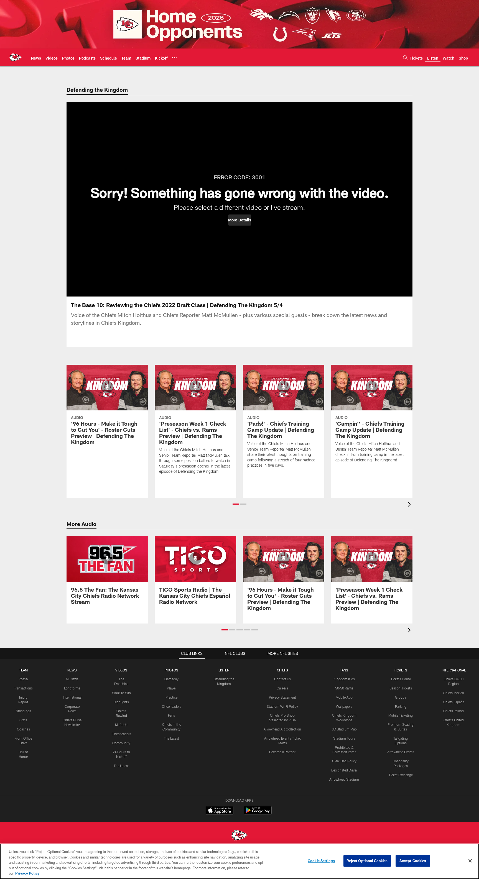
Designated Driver (344, 770)
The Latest (121, 766)
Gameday (171, 679)
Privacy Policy (27, 873)
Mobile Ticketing (400, 715)
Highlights (121, 702)
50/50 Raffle (344, 688)
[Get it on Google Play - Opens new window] (258, 813)
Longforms (72, 688)
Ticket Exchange (401, 775)
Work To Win (121, 693)
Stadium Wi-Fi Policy (282, 706)
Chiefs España (453, 702)
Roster (23, 679)
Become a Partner (282, 752)
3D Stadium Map (344, 729)
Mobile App (344, 697)
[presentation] (410, 505)
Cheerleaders (121, 734)
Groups (400, 697)
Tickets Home (401, 679)
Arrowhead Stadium (344, 779)
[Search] (405, 57)
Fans (171, 715)
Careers (282, 688)
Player (171, 688)
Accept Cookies (412, 860)
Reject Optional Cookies (367, 860)
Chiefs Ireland (453, 711)
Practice (171, 697)
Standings (23, 711)
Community (121, 743)
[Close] (470, 861)
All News (72, 679)
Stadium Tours (344, 738)
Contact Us (282, 679)
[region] (239, 861)
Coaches (23, 729)
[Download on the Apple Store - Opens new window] (220, 811)
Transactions (23, 688)
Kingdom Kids (344, 679)
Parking (400, 706)
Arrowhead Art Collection (282, 729)
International (72, 697)
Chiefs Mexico (453, 693)
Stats (23, 720)
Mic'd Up (121, 725)
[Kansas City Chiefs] (239, 835)
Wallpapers (344, 706)
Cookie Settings (321, 860)
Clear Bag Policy (344, 761)
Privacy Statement (282, 697)
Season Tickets (400, 688)
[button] (239, 220)
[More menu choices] (174, 57)
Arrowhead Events (400, 752)
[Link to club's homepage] (15, 57)
